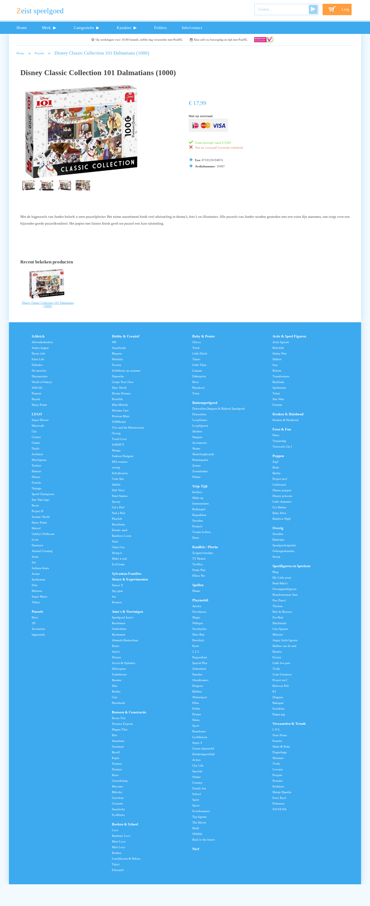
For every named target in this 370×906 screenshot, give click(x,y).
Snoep (276, 556)
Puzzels (39, 53)
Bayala (36, 399)
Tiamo (196, 359)
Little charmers (281, 501)
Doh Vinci (118, 490)
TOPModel (119, 421)
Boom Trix (119, 718)
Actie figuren (280, 342)
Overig (116, 433)
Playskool (198, 387)
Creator (36, 437)
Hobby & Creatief (125, 336)
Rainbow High (281, 518)
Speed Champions (43, 494)
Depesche (118, 376)
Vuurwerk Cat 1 (282, 446)
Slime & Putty (281, 746)
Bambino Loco (121, 835)
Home (22, 27)
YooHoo (197, 564)
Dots (34, 585)
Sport (195, 725)
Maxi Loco (119, 841)
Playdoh (117, 518)
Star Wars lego (41, 499)
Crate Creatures (281, 674)
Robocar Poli (280, 685)
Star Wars (278, 399)
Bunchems (118, 524)
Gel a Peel (118, 507)
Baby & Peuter (203, 336)
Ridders (197, 691)
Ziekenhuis (199, 668)
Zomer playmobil (203, 748)
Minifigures (39, 459)
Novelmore (199, 611)
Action (196, 759)
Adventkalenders (42, 342)
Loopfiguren (200, 425)
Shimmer (278, 758)
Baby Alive (279, 513)
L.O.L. (276, 729)
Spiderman (38, 579)
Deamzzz (37, 545)
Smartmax (118, 740)
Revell (116, 752)
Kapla (115, 758)
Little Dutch (199, 353)
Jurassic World (41, 516)
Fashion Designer (123, 456)
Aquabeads (119, 347)
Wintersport (199, 697)
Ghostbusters (200, 680)
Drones (116, 657)
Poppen (278, 456)
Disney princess (282, 495)
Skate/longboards (203, 454)
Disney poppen (281, 490)
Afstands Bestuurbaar (125, 640)
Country (197, 782)
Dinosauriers (39, 376)
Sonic (35, 556)
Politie (196, 708)
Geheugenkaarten (283, 551)
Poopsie (277, 775)
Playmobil (200, 600)
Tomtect (117, 763)
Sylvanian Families (126, 574)
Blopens (117, 353)
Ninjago (37, 488)
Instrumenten (200, 503)
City (34, 431)
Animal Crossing (42, 551)
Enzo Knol (279, 797)
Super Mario (39, 596)
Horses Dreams (121, 393)
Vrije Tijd (199, 486)
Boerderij (198, 640)
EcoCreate (118, 564)
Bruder (116, 691)
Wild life (37, 387)
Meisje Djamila (281, 792)
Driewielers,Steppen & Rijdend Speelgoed (218, 408)
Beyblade (278, 382)
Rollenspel (198, 509)
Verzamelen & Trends (289, 724)
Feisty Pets (198, 570)
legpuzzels (38, 634)
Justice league (40, 347)
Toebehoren (119, 674)
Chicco (196, 342)
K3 (274, 691)
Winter (196, 476)
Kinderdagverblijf (203, 754)
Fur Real (277, 617)
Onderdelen (119, 628)
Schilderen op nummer (126, 370)
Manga (116, 450)
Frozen (276, 657)
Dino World (119, 387)
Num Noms (279, 735)
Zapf (275, 461)
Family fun (199, 788)
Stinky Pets (279, 353)
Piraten (196, 714)
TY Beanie (199, 558)
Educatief (118, 870)
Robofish (278, 347)
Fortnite (277, 404)
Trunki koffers (201, 532)
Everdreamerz (201, 811)
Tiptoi (115, 864)
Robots (276, 370)
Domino (117, 769)
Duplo (36, 448)
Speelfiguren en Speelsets (291, 566)
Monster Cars (120, 410)
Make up (197, 497)
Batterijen (278, 539)
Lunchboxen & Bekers (126, 858)
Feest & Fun (281, 429)
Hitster (196, 590)
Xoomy (116, 364)
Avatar (36, 573)
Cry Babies (279, 507)
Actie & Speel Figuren (289, 336)
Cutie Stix (118, 478)
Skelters (197, 431)
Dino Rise (198, 634)
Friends (36, 482)
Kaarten (277, 740)
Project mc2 (279, 478)
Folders (160, 27)
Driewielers (199, 414)
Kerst (195, 645)
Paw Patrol (279, 600)
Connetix (117, 803)
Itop (275, 364)
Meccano (117, 786)
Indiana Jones (40, 568)
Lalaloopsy (279, 484)
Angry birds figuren (285, 640)
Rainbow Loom (121, 535)
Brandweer (199, 731)
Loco (115, 830)
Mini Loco (118, 847)
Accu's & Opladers (123, 663)
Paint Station (120, 495)
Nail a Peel (118, 513)
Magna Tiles (119, 729)
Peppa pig (278, 714)
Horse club (38, 353)
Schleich (38, 336)
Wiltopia (197, 623)
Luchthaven (199, 737)
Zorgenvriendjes (202, 552)
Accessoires (199, 442)
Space (196, 805)
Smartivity (118, 809)
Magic (196, 617)
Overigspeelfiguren (284, 589)
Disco (276, 435)
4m (114, 596)
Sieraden (197, 520)
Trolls (276, 668)
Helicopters (119, 668)
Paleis (195, 720)
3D (33, 623)
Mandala (117, 359)
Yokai (276, 393)
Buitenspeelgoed (204, 403)
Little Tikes (199, 364)
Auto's (116, 651)
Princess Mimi (120, 416)
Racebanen (118, 623)
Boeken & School (125, 824)
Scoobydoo (199, 628)
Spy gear (117, 590)
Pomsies (277, 780)
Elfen (195, 702)
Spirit (195, 799)
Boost (35, 505)
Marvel (36, 528)
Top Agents (199, 816)
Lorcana (277, 769)
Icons (35, 539)
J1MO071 (118, 444)
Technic (36, 465)
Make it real (119, 558)
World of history (42, 382)
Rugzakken (199, 514)
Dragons (197, 685)
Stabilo (116, 484)
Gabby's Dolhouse (43, 533)
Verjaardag (279, 440)
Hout (35, 617)
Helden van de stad (284, 645)
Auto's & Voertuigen (127, 612)
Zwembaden (200, 471)
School (196, 794)
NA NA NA (279, 809)
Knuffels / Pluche (205, 547)
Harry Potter (39, 404)
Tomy (196, 393)
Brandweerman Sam (285, 594)
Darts (195, 537)
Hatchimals (279, 623)
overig (116, 467)
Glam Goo (118, 547)
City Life (197, 765)
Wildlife (197, 833)
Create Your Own (123, 382)
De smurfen (39, 370)
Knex (115, 775)
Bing (275, 571)
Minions (37, 590)
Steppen (197, 437)
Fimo (115, 541)
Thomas (277, 606)
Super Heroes (40, 420)
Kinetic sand (119, 530)
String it (117, 552)
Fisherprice (199, 376)
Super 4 (197, 742)
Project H (37, 511)
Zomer (196, 465)
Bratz (275, 467)
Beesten (116, 680)
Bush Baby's (280, 583)
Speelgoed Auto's (122, 617)
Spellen (197, 585)
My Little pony (281, 577)
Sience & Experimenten (130, 579)
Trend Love (119, 439)
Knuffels (117, 399)
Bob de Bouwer (282, 611)
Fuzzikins (278, 708)
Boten (115, 645)
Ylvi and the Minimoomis (128, 427)
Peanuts (36, 393)
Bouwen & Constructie (129, 712)
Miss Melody (120, 404)
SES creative (120, 461)
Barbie (276, 473)
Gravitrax (118, 797)
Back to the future (203, 839)
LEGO (37, 414)
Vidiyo (36, 602)
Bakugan (278, 702)
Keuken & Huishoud (287, 414)
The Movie (199, 822)
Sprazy (116, 501)
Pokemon (278, 803)
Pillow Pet (198, 575)
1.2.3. (196, 651)
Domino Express (122, 723)
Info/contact (192, 27)
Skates (196, 448)
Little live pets (281, 663)
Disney (36, 476)
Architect (37, 454)
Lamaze (197, 370)
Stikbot (276, 359)
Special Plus (199, 663)
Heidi (195, 828)
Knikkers (278, 786)
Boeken (116, 852)
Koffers (197, 492)
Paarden (197, 674)
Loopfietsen (199, 420)
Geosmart (118, 746)
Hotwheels (118, 702)
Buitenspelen (200, 459)
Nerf (195, 849)
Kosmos (117, 602)
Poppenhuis (199, 657)
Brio (114, 735)
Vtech (196, 347)
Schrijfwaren (120, 473)
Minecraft (38, 425)
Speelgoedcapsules (284, 545)
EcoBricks (118, 814)
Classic (36, 442)
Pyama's (197, 526)
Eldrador (37, 364)
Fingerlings (279, 752)
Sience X (117, 585)
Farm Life (38, 359)
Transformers (280, 376)
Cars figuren (280, 628)
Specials (197, 771)
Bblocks (117, 792)
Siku (115, 685)
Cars (114, 697)
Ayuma (196, 606)
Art (34, 562)
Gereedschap (120, 780)
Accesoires (38, 628)
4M (114, 342)
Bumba (276, 651)
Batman (36, 471)
